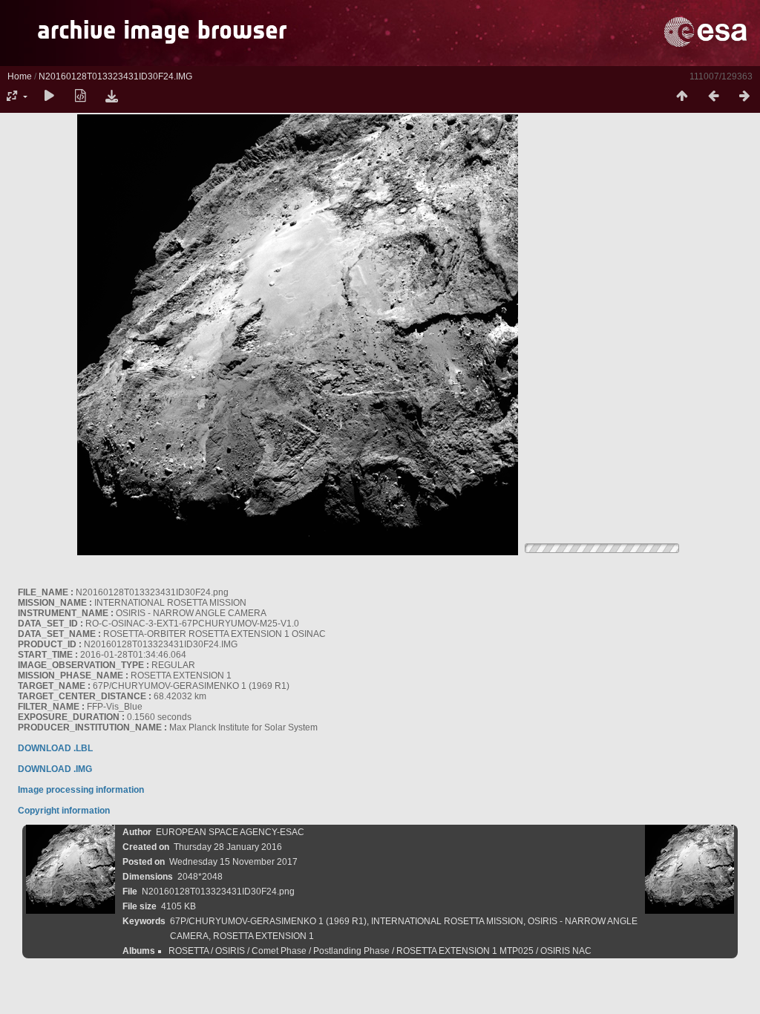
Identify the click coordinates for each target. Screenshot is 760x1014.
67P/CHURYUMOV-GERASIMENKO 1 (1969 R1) (268, 921)
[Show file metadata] (80, 96)
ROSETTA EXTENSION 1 (263, 936)
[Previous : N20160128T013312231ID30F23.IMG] (713, 96)
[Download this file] (111, 96)
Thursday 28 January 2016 (228, 847)
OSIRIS (230, 951)
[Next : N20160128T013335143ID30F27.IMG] (744, 96)
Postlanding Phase (351, 951)
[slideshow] (49, 96)
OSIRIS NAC (566, 951)
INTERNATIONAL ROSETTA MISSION (447, 921)
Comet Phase (279, 951)
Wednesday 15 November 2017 (233, 862)
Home (19, 76)
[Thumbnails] (682, 96)
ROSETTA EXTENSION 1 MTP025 (465, 951)
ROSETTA (188, 951)
